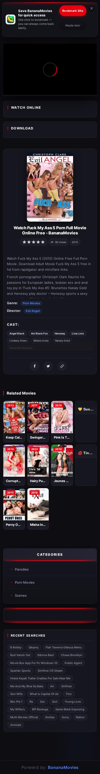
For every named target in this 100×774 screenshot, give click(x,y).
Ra (31, 701)
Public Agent (73, 663)
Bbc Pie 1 (16, 701)
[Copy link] (62, 366)
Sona (65, 717)
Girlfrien (66, 686)
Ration (80, 717)
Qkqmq (33, 647)
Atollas (50, 717)
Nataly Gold (62, 340)
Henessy (60, 333)
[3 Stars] (33, 241)
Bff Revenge (40, 709)
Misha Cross (41, 340)
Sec (42, 701)
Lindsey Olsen (18, 340)
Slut (54, 701)
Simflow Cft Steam (50, 670)
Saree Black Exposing (69, 709)
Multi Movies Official (24, 717)
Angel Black (16, 333)
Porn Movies (31, 303)
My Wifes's (17, 709)
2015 (75, 242)
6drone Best (45, 655)
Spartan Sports (20, 670)
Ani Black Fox (39, 333)
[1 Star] (24, 241)
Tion (69, 694)
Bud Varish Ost (20, 655)
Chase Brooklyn (71, 655)
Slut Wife (16, 694)
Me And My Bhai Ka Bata (26, 686)
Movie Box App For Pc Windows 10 (33, 663)
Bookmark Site (72, 11)
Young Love (73, 701)
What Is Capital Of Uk (44, 694)
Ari (52, 686)
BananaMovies (63, 767)
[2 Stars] (29, 241)
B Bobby (16, 647)
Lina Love (78, 333)
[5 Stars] (43, 241)
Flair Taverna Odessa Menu (64, 647)
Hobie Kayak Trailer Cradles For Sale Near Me (40, 678)
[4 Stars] (38, 241)
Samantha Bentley (20, 348)
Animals (15, 725)
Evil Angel (33, 311)
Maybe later (72, 25)
